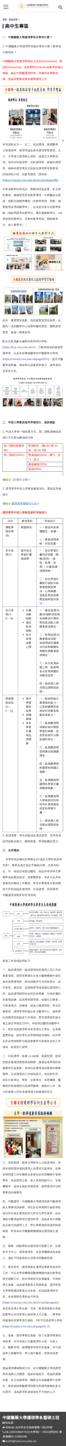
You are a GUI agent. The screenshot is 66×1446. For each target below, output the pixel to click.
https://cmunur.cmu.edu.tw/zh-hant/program (30, 1302)
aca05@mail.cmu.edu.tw (20, 1441)
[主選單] (6, 7)
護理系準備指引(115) (25, 503)
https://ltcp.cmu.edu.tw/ (18, 347)
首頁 (5, 19)
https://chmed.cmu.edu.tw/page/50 (25, 359)
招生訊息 (14, 19)
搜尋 (60, 7)
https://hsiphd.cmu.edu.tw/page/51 (25, 1326)
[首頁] (33, 6)
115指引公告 (21, 479)
